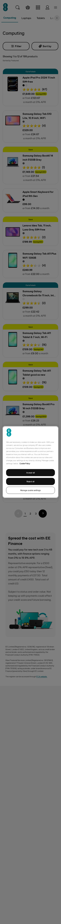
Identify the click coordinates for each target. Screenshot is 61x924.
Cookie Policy (24, 463)
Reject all (31, 481)
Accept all (30, 472)
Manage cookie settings (30, 490)
